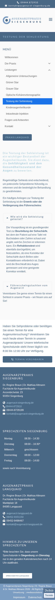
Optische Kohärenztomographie (23, 95)
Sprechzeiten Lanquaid (17, 576)
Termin (49, 595)
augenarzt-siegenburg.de (20, 402)
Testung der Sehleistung (19, 101)
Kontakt (9, 126)
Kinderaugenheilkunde (18, 107)
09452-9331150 (15, 517)
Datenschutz (35, 597)
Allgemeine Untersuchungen (21, 76)
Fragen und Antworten (17, 120)
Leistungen (11, 70)
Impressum (19, 597)
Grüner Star (12, 82)
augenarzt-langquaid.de (19, 513)
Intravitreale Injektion (17, 113)
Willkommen (11, 57)
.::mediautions (33, 592)
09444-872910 (14, 406)
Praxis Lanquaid (17, 137)
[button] (50, 19)
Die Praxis (10, 63)
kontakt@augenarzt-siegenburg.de (29, 5)
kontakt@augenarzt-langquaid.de (24, 524)
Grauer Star (12, 88)
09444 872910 (29, 2)
